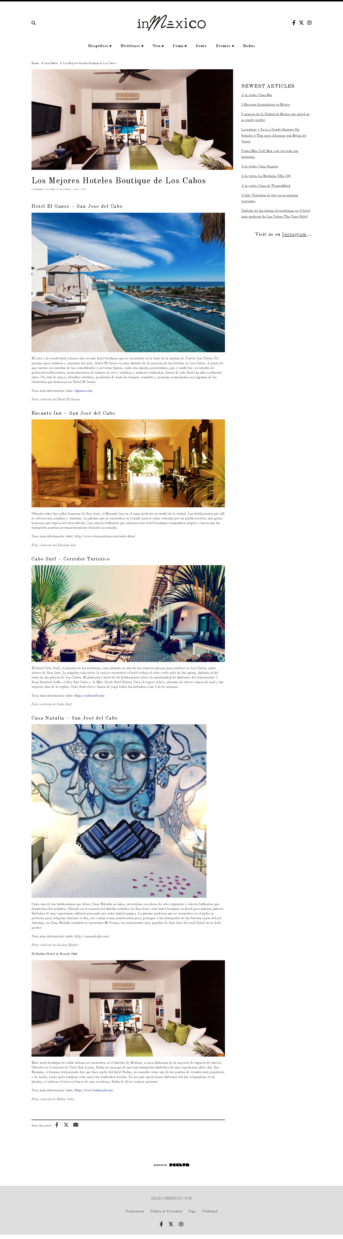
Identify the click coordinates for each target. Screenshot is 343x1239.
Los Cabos (51, 189)
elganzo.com (83, 391)
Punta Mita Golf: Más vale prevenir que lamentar (269, 154)
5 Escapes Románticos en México (265, 104)
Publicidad (209, 1211)
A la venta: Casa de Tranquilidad (265, 186)
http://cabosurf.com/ (89, 695)
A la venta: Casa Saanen (259, 166)
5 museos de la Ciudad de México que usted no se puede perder (275, 117)
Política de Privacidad (166, 1211)
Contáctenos (135, 1211)
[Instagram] (309, 22)
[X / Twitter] (301, 22)
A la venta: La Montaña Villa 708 (265, 176)
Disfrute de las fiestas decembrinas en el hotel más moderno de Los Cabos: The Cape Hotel (275, 213)
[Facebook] (293, 22)
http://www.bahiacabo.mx (93, 1090)
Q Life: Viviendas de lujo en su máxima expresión (269, 198)
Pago (192, 1211)
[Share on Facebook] (56, 1124)
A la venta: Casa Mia (256, 95)
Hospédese (39, 189)
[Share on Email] (75, 1124)
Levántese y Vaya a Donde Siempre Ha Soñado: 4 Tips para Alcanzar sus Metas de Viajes (273, 135)
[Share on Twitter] (66, 1124)
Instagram (294, 234)
